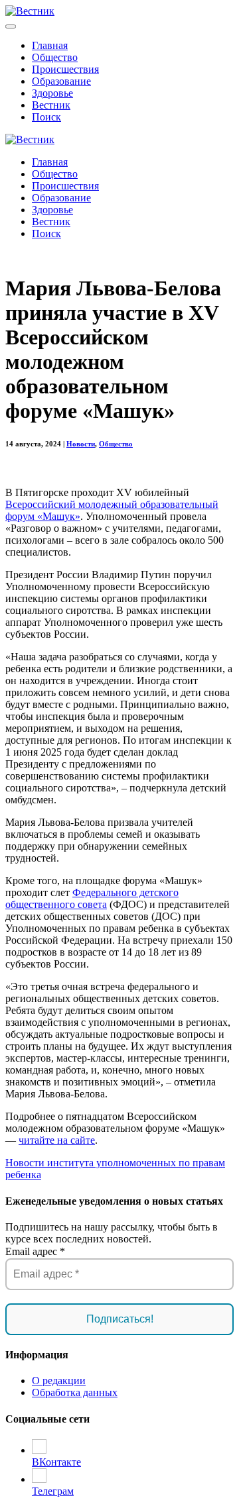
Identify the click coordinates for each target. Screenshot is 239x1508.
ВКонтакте (56, 1462)
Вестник (51, 105)
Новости (80, 444)
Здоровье (52, 93)
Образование (61, 81)
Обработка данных (75, 1392)
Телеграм (53, 1491)
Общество (55, 57)
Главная (50, 45)
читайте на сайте (57, 1140)
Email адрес (35, 1251)
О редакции (59, 1380)
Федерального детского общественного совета (92, 898)
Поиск (46, 117)
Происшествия (65, 69)
